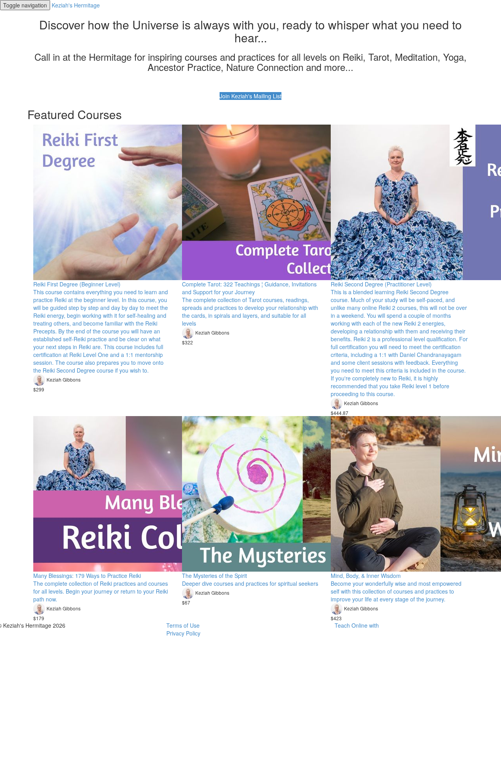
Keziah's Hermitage (76, 5)
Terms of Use (183, 625)
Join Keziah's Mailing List (250, 96)
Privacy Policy (183, 633)
